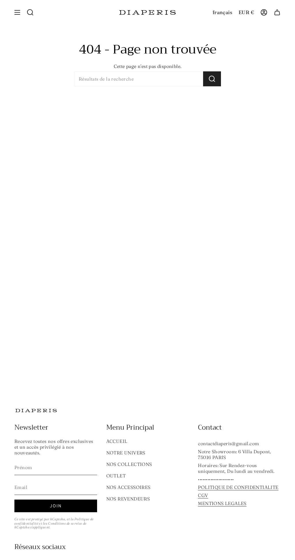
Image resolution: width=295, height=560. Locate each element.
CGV (203, 495)
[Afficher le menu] (17, 12)
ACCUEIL (117, 441)
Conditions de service (65, 523)
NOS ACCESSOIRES (128, 487)
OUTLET (116, 476)
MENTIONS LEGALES (222, 503)
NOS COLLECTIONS (129, 464)
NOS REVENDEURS (128, 499)
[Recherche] (212, 78)
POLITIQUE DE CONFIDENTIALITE (238, 487)
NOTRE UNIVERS (125, 453)
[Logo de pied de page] (36, 410)
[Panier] (277, 12)
